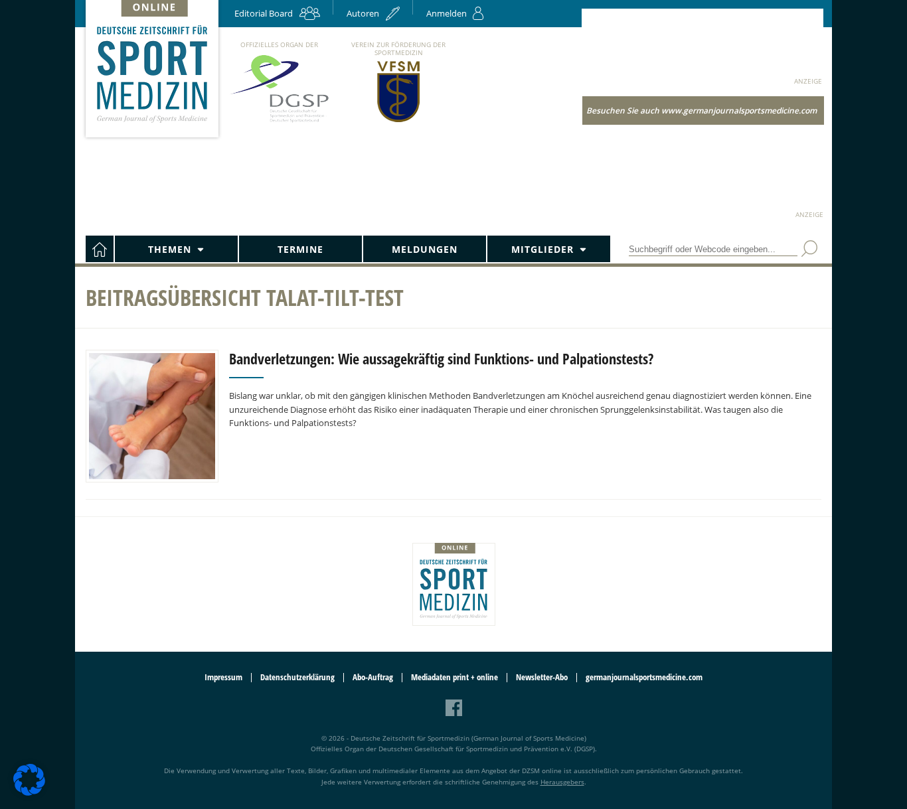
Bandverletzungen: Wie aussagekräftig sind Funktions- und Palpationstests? (441, 358)
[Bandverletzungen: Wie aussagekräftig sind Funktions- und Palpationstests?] (152, 416)
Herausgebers (562, 781)
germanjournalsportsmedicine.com (644, 677)
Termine (300, 249)
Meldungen (424, 249)
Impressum (223, 677)
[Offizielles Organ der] (279, 122)
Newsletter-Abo (542, 677)
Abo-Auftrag (373, 677)
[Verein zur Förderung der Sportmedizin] (398, 121)
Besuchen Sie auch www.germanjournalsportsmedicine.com (701, 110)
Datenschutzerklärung (297, 677)
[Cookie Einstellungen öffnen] (29, 793)
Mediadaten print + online (454, 677)
